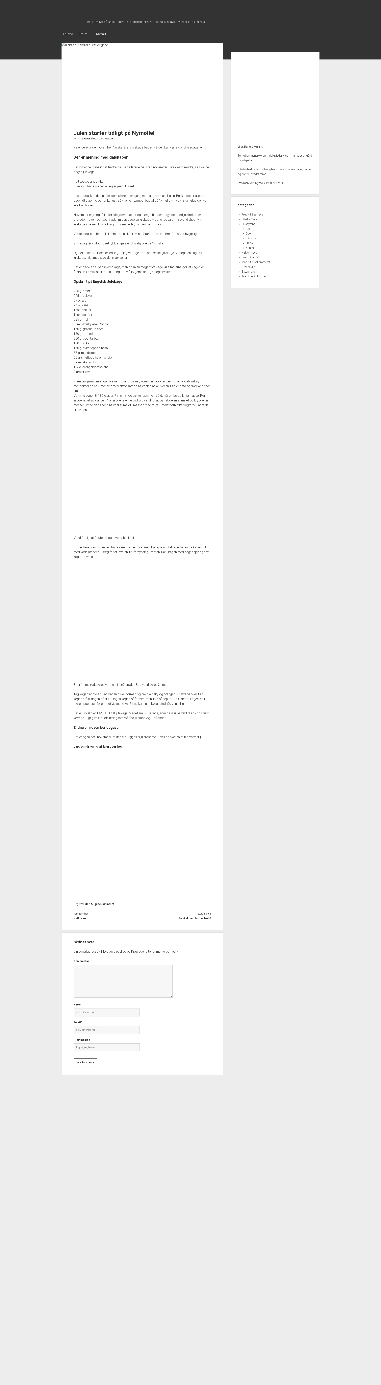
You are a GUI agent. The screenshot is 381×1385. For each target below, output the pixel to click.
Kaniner (250, 247)
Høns (249, 243)
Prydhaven (248, 266)
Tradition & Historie (254, 276)
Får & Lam (252, 238)
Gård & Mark (249, 219)
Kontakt (101, 33)
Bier (248, 228)
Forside (68, 33)
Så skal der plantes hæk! (194, 918)
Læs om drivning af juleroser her (98, 746)
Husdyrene (248, 224)
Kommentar (81, 961)
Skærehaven (249, 271)
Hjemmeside (82, 1039)
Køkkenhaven (250, 252)
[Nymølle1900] (73, 21)
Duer (249, 233)
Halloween (80, 918)
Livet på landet (250, 257)
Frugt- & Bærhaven (253, 214)
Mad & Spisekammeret (99, 904)
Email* (78, 1022)
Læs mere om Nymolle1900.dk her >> (261, 183)
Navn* (77, 1005)
